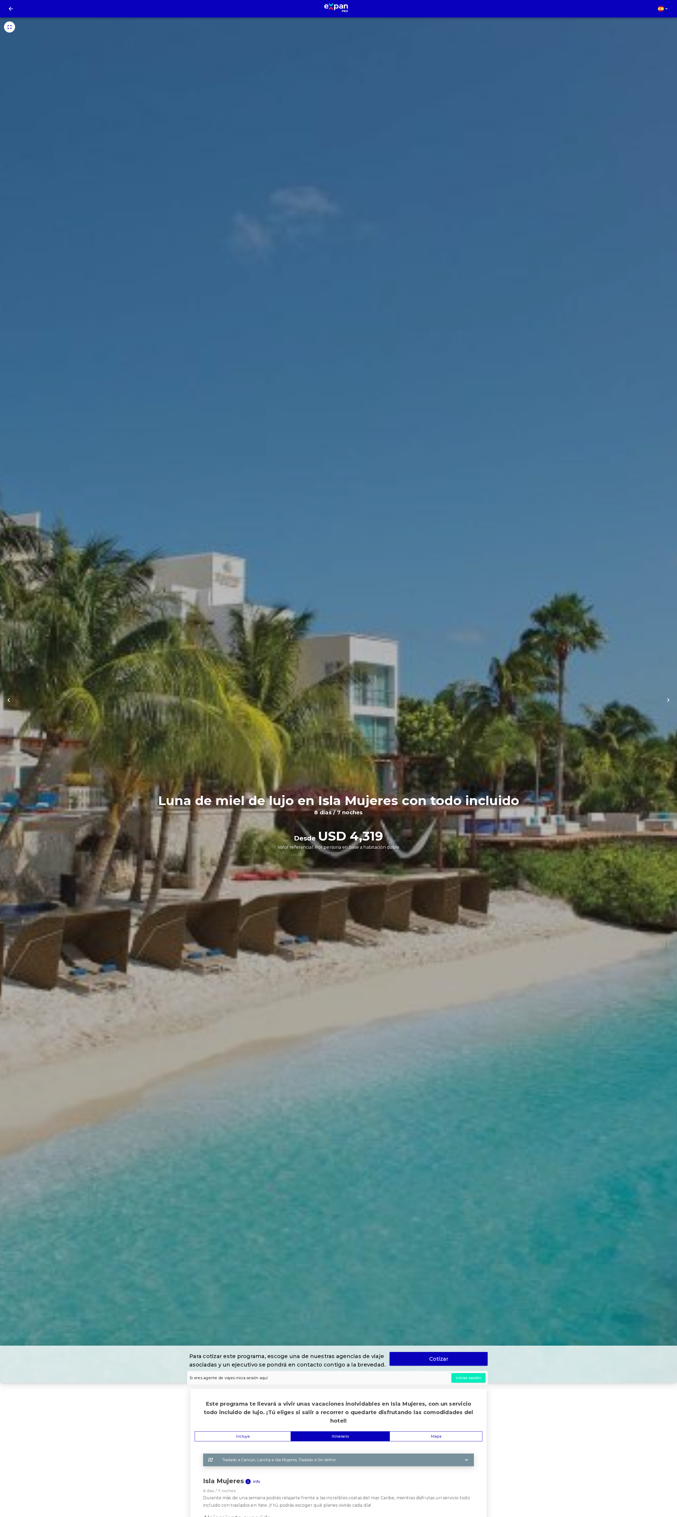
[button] (338, 1460)
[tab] (243, 1436)
